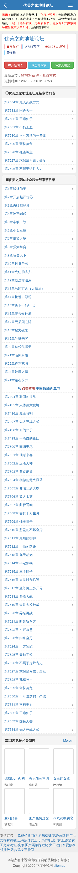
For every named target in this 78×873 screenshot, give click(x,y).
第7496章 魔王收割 (18, 413)
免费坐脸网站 (27, 835)
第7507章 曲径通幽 (18, 504)
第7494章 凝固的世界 (20, 396)
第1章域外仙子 (15, 188)
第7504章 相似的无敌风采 (23, 479)
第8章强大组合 (15, 246)
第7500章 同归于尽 (18, 446)
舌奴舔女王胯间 (22, 849)
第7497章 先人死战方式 (21, 421)
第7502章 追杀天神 (18, 463)
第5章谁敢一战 (15, 221)
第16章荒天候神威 (17, 313)
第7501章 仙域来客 (18, 454)
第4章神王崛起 (15, 213)
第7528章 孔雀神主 (18, 152)
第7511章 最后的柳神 (20, 538)
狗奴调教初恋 (63, 818)
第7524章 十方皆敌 (18, 646)
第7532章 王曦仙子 (18, 118)
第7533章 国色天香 (18, 110)
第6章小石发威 (15, 230)
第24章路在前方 (16, 380)
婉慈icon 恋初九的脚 (19, 778)
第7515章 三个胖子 (18, 571)
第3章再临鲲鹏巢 (17, 205)
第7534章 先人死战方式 (38, 75)
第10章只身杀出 (16, 263)
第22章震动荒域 (16, 363)
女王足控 (64, 840)
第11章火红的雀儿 (17, 271)
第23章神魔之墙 (16, 371)
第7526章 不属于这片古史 (23, 168)
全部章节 (40, 65)
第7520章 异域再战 (18, 612)
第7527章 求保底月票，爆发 (25, 160)
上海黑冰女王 (27, 840)
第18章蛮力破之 (16, 330)
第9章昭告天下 (15, 255)
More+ (68, 740)
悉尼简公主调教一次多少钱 (49, 778)
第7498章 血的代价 (18, 429)
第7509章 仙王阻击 (18, 521)
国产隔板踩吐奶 (36, 844)
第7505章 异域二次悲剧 (21, 488)
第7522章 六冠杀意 (18, 629)
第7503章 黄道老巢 (18, 471)
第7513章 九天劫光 (18, 554)
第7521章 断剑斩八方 (20, 621)
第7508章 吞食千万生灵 (21, 513)
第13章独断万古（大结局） (24, 288)
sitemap (59, 865)
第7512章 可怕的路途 (20, 546)
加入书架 (64, 65)
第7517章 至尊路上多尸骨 (23, 588)
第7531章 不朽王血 (18, 127)
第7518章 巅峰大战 (18, 596)
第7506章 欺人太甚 (18, 496)
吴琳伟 (14, 46)
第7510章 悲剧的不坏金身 (23, 529)
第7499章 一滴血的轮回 (21, 438)
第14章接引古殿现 (17, 296)
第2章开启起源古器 (18, 196)
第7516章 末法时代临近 (21, 579)
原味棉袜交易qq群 (51, 835)
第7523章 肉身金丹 (18, 637)
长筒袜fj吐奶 (47, 840)
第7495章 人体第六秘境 (21, 404)
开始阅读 (17, 65)
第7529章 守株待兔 (18, 143)
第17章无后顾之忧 (17, 321)
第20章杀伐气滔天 (17, 346)
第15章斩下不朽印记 (19, 305)
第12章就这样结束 (17, 280)
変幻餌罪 (11, 818)
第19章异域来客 (16, 338)
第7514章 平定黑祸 (18, 563)
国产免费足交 (39, 818)
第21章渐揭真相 (16, 355)
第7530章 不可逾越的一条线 (25, 135)
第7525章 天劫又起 (18, 654)
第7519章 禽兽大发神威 (21, 604)
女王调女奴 (61, 778)
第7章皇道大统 (15, 238)
